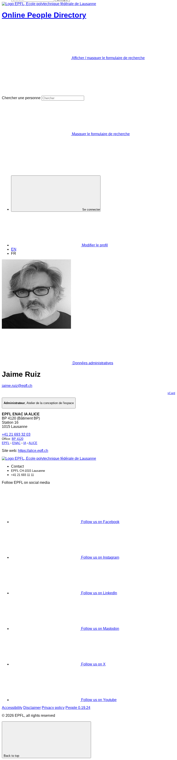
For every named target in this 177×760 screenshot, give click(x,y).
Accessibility (12, 708)
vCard (171, 393)
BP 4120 (17, 439)
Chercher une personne (21, 98)
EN (13, 249)
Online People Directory (44, 15)
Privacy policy (53, 708)
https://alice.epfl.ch (33, 451)
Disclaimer (32, 708)
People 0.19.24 (77, 708)
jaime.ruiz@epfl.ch (17, 386)
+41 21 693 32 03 (16, 434)
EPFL (5, 443)
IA (24, 443)
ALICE (33, 443)
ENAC (16, 443)
